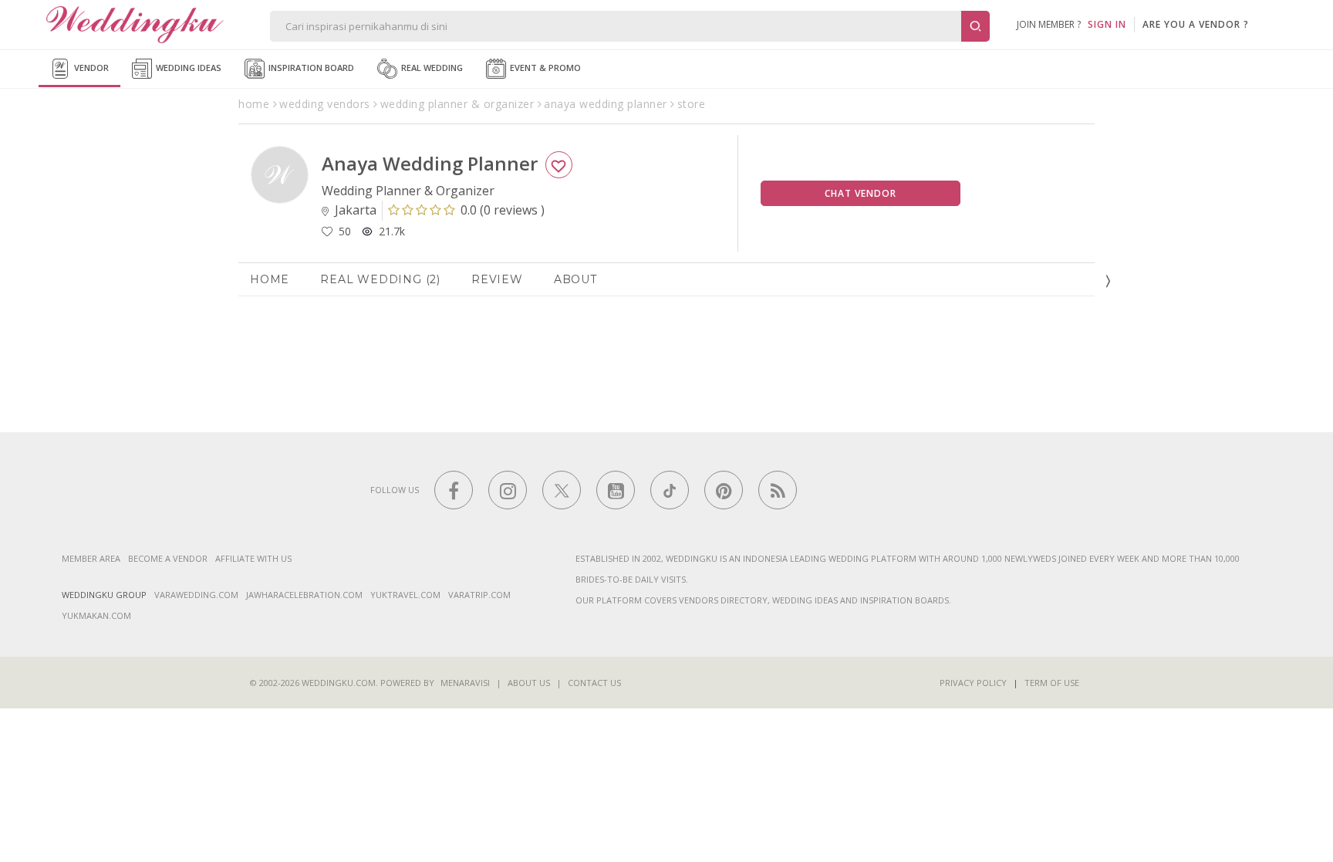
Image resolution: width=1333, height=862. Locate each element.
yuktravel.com (405, 594)
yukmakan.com (96, 615)
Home (269, 279)
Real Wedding (431, 67)
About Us (529, 682)
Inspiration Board (310, 67)
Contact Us (594, 682)
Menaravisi (465, 682)
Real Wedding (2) (380, 279)
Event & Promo (544, 67)
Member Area (91, 558)
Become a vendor (168, 558)
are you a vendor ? (1195, 24)
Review (497, 279)
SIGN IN (1107, 24)
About (575, 279)
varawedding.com (196, 594)
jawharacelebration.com (304, 594)
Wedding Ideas (187, 67)
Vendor (90, 67)
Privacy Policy (973, 682)
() (503, 209)
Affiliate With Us (253, 558)
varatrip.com (479, 594)
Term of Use (1051, 682)
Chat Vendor (860, 193)
